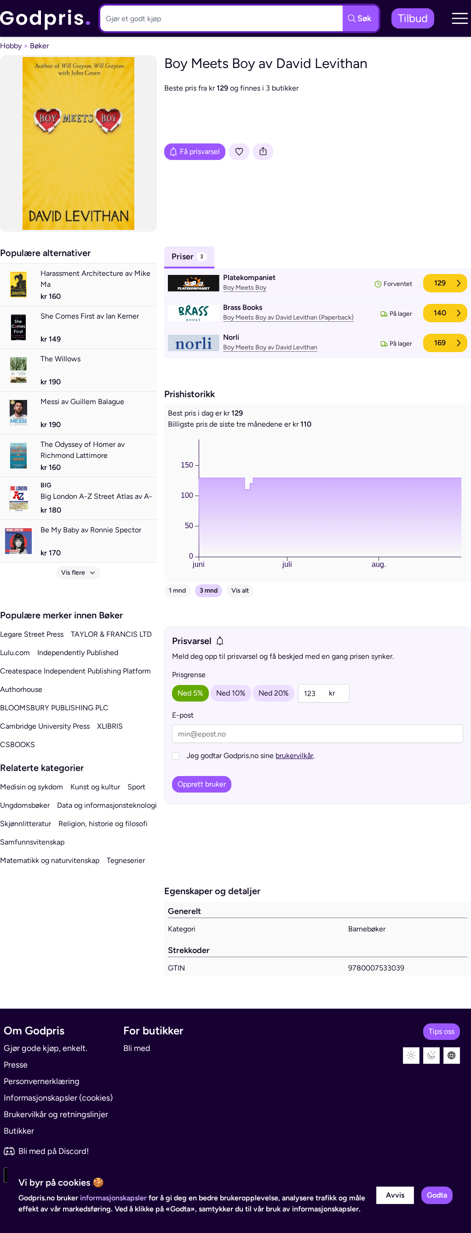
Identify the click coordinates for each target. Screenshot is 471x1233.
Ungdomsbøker (25, 805)
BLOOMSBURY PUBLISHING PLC (54, 707)
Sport (136, 786)
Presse (16, 1065)
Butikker (19, 1131)
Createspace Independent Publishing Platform (75, 671)
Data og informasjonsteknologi (107, 805)
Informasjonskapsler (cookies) (58, 1098)
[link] (45, 18)
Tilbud (413, 18)
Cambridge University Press (45, 726)
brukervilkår (294, 755)
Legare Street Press (31, 634)
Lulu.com (15, 652)
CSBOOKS (17, 744)
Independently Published (77, 652)
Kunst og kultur (95, 786)
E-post (183, 715)
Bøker (39, 45)
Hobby (11, 45)
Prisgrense (189, 674)
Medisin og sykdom (31, 786)
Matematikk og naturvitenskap (49, 860)
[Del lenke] (263, 151)
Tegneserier (126, 860)
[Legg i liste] (239, 151)
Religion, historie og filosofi (103, 823)
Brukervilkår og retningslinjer (56, 1114)
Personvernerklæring (42, 1081)
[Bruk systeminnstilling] (451, 1055)
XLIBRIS (110, 726)
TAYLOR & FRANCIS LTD (111, 634)
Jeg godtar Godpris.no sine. (251, 755)
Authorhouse (21, 689)
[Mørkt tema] (431, 1055)
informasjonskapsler (113, 1197)
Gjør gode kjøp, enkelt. (45, 1048)
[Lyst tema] (411, 1055)
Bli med (136, 1048)
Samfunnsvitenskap (32, 842)
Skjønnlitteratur (25, 823)
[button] (460, 18)
